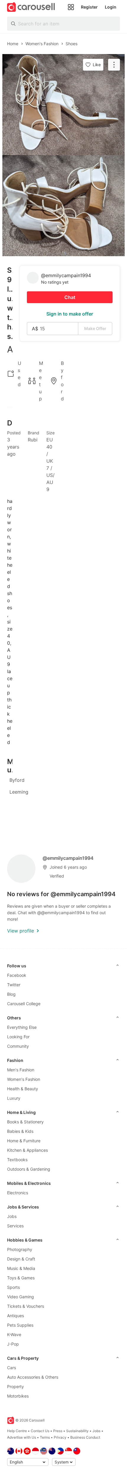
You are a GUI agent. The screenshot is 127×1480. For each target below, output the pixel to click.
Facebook (16, 975)
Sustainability (77, 1431)
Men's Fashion (20, 1069)
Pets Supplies (20, 1325)
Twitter (13, 984)
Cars (11, 1367)
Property (15, 1386)
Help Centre (17, 1431)
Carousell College (23, 1003)
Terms (45, 1437)
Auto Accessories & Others (32, 1377)
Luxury (13, 1098)
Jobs (12, 1216)
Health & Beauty (22, 1088)
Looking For (18, 1036)
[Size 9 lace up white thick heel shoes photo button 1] (63, 104)
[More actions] (114, 65)
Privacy (60, 1437)
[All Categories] (70, 7)
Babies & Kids (20, 1131)
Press (57, 1431)
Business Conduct (85, 1437)
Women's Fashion (23, 1079)
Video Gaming (20, 1296)
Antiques (15, 1315)
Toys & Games (21, 1277)
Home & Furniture (23, 1140)
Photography (19, 1249)
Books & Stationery (25, 1121)
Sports (13, 1287)
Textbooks (17, 1159)
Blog (11, 994)
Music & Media (21, 1268)
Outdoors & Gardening (28, 1169)
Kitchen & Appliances (27, 1150)
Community (18, 1046)
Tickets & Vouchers (25, 1306)
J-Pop (13, 1343)
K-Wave (14, 1334)
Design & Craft (21, 1258)
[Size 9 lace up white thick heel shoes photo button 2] (63, 205)
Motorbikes (18, 1395)
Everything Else (22, 1027)
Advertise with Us (21, 1437)
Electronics (17, 1192)
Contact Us (40, 1431)
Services (15, 1225)
